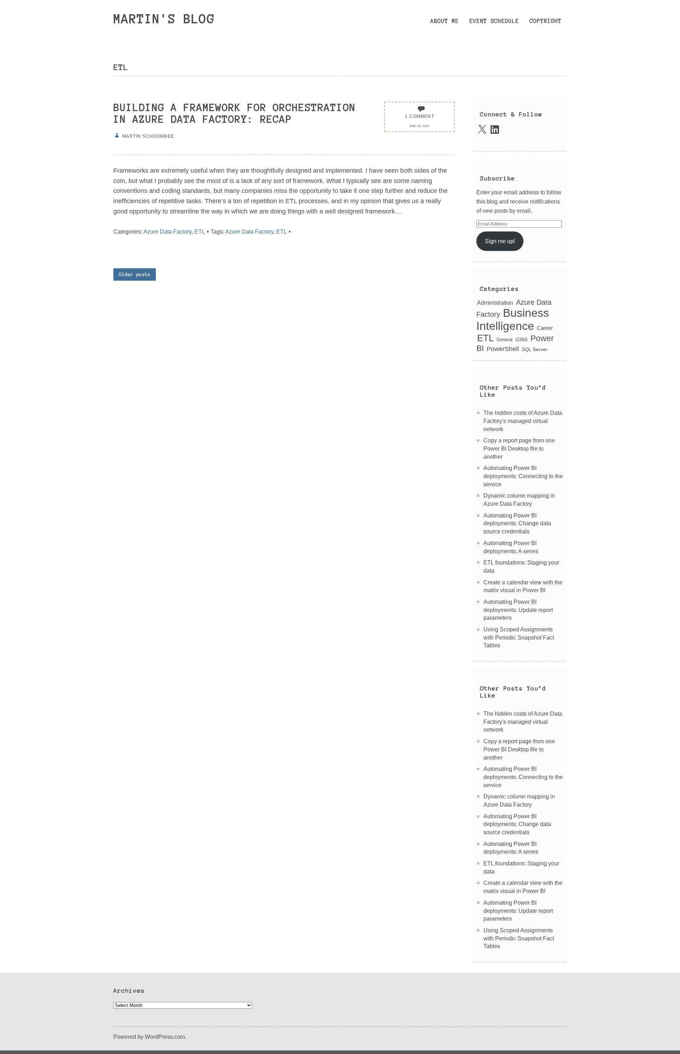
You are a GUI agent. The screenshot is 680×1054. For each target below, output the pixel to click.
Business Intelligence (512, 319)
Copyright (545, 21)
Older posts (134, 274)
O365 (521, 339)
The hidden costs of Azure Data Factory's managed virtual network (522, 420)
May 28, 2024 (419, 126)
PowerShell (503, 349)
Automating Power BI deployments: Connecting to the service (523, 476)
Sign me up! (500, 241)
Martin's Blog (164, 19)
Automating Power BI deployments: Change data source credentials (517, 523)
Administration (495, 303)
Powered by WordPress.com (149, 1036)
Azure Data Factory (167, 231)
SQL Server (535, 349)
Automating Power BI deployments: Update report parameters (518, 609)
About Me (444, 21)
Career (545, 328)
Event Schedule (494, 21)
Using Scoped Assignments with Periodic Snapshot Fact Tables (518, 637)
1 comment (419, 116)
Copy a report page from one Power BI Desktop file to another (519, 448)
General (504, 339)
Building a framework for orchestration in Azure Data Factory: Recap (234, 113)
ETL (199, 231)
